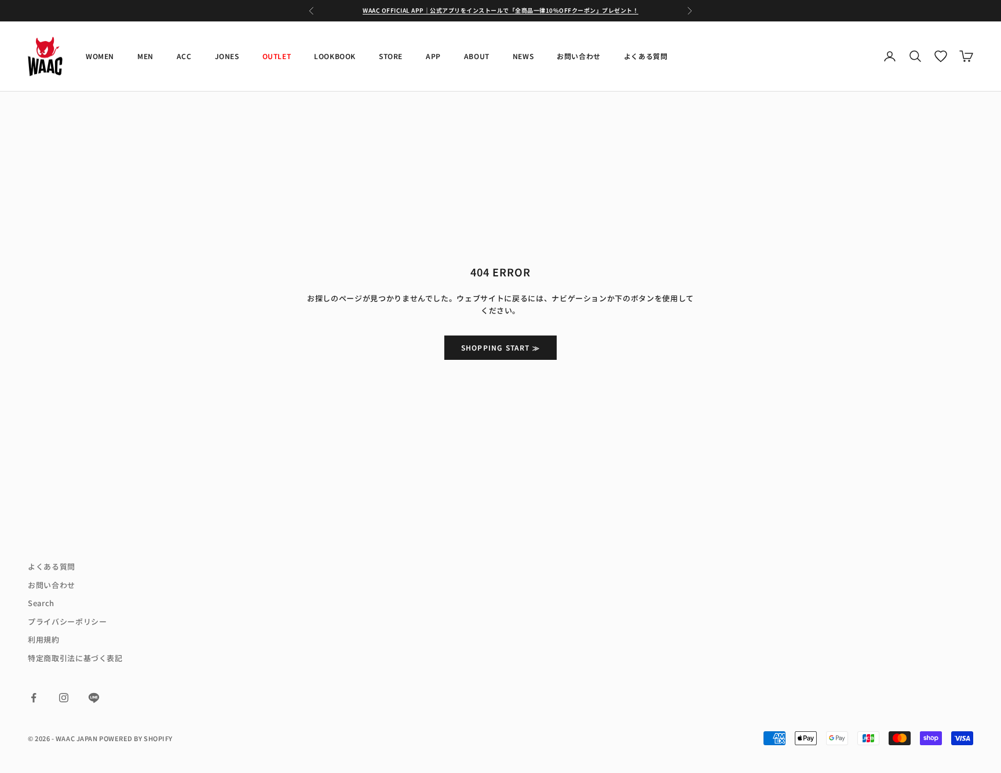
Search (41, 602)
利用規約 (44, 639)
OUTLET (276, 56)
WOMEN (100, 56)
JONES (227, 56)
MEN (145, 56)
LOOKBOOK (335, 56)
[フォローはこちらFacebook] (33, 697)
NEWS (523, 56)
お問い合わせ (579, 56)
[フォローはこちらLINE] (94, 697)
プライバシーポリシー (67, 621)
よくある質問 (646, 56)
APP (433, 56)
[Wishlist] (941, 56)
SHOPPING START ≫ (500, 347)
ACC (184, 56)
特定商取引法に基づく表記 (75, 657)
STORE (391, 56)
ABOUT (476, 56)
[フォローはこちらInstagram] (64, 697)
